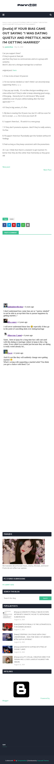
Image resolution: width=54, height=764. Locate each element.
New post (6, 167)
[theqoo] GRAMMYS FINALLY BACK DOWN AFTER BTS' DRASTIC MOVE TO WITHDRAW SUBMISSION (31, 614)
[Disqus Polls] (27, 268)
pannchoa (9, 47)
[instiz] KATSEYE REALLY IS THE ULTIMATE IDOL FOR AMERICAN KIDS (32, 625)
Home (4, 22)
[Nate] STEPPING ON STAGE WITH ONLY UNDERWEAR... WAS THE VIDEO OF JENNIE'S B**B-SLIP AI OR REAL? (32, 636)
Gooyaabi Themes (43, 760)
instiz (9, 22)
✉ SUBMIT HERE (8, 585)
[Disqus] (27, 333)
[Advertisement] (27, 194)
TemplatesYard (22, 760)
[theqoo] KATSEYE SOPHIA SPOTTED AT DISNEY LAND (30, 648)
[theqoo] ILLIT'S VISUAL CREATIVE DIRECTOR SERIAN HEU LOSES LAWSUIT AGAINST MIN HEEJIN (32, 659)
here (15, 70)
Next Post (47, 170)
